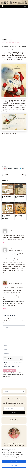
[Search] (24, 392)
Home (2, 41)
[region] (14, 459)
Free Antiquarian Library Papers (19, 196)
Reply (4, 242)
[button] (2, 6)
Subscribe (14, 412)
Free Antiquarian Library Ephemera (7, 196)
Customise (14, 465)
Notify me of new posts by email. (12, 366)
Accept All (14, 461)
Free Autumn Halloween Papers (20, 216)
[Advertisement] (14, 23)
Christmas (8, 41)
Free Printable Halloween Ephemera (6, 217)
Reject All (14, 469)
